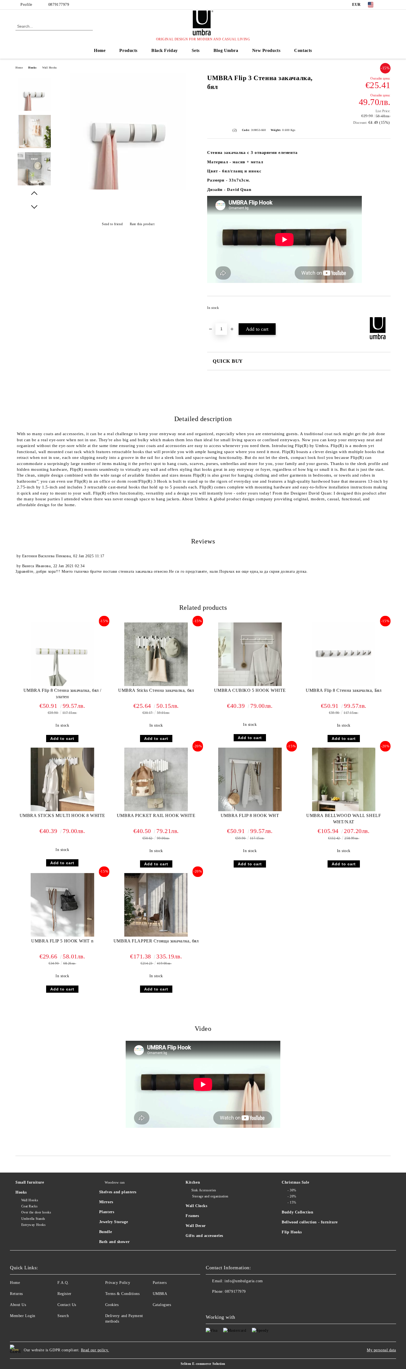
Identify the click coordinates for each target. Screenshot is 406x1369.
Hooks (32, 67)
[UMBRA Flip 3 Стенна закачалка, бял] (128, 188)
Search (63, 1316)
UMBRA (160, 1294)
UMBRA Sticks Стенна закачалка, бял (156, 690)
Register (64, 1294)
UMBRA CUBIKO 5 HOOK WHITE (250, 690)
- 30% (292, 1190)
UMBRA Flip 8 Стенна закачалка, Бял (343, 690)
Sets (196, 50)
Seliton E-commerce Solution (203, 1364)
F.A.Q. (63, 1283)
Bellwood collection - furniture (310, 1222)
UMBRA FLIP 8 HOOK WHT (250, 815)
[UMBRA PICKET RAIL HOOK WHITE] (156, 779)
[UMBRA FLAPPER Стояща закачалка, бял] (156, 905)
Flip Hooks (292, 1232)
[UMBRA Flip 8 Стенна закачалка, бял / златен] (62, 654)
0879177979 (58, 4)
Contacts (303, 50)
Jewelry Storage (113, 1222)
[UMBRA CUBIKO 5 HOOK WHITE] (250, 654)
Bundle (105, 1232)
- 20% (292, 1196)
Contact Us (66, 1305)
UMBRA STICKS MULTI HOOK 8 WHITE (62, 815)
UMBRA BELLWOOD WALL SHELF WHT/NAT (343, 818)
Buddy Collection (297, 1212)
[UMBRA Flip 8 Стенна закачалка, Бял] (343, 654)
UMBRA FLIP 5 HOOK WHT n (62, 941)
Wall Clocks (196, 1206)
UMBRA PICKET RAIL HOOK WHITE (156, 815)
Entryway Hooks (33, 1225)
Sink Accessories (203, 1190)
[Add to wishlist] (387, 309)
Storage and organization (209, 1196)
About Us (18, 1305)
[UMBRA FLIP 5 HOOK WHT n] (62, 905)
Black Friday (164, 50)
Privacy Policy (117, 1283)
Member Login (22, 1316)
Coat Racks (29, 1206)
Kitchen (193, 1182)
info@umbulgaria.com (244, 1281)
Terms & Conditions (122, 1294)
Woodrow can (115, 1182)
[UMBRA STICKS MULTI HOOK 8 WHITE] (62, 779)
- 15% (292, 1202)
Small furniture (29, 1182)
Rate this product (142, 224)
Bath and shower (114, 1242)
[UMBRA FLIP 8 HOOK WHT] (250, 779)
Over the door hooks (36, 1212)
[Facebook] (387, 5)
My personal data (381, 1350)
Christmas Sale (295, 1182)
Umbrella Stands (33, 1219)
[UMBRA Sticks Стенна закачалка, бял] (156, 654)
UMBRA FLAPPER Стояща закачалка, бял (156, 941)
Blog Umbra (225, 50)
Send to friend (112, 224)
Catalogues (162, 1305)
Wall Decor (196, 1226)
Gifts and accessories (204, 1236)
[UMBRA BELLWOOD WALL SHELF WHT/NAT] (343, 779)
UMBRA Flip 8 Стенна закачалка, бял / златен (62, 693)
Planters (106, 1212)
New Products (266, 50)
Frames (192, 1216)
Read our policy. (95, 1350)
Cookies (112, 1305)
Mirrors (106, 1202)
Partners (160, 1283)
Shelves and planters (117, 1192)
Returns (16, 1294)
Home (100, 50)
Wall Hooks (49, 67)
